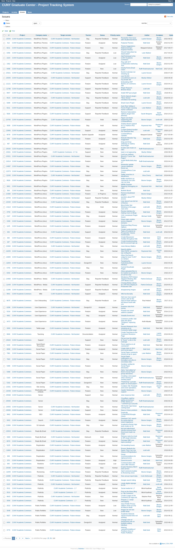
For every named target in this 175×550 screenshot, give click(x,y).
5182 (8, 383)
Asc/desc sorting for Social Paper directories (128, 366)
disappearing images (128, 290)
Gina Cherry (146, 175)
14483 (8, 279)
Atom (163, 543)
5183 (8, 378)
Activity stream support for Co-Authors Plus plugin (129, 125)
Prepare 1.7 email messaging (127, 500)
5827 (8, 516)
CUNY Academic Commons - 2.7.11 (65, 152)
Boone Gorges (159, 39)
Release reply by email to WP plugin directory (129, 437)
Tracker (88, 35)
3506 (8, 501)
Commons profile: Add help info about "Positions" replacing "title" (128, 321)
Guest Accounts (126, 460)
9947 (8, 93)
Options (7, 26)
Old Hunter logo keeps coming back (129, 407)
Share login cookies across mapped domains (128, 221)
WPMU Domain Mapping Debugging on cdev (129, 186)
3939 (8, 125)
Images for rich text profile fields (127, 510)
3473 (8, 321)
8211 (8, 48)
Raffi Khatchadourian (146, 69)
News (30, 12)
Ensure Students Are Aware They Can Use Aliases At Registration (129, 450)
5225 (8, 445)
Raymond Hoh (146, 125)
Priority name (115, 35)
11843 (8, 263)
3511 (8, 488)
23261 (8, 152)
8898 (8, 349)
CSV (167, 543)
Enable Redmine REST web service (129, 468)
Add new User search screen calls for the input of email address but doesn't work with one (128, 300)
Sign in (170, 1)
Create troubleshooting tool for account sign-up (129, 242)
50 (51, 538)
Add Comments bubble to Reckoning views (129, 472)
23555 (8, 407)
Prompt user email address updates (127, 311)
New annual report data (129, 476)
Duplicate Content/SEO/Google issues (128, 414)
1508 (8, 221)
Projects (8, 1)
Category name (41, 35)
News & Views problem (129, 410)
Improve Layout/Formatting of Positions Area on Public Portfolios (128, 530)
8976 (8, 441)
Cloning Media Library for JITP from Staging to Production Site (129, 284)
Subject (130, 35)
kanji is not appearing (128, 152)
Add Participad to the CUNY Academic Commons (128, 58)
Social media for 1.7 (128, 488)
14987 (8, 166)
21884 (8, 425)
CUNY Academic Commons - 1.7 (65, 488)
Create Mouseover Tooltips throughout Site (129, 238)
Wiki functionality (127, 294)
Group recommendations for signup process (128, 456)
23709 (8, 198)
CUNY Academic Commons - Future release (65, 43)
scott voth (146, 89)
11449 (8, 285)
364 (8, 190)
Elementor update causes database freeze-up (127, 166)
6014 (8, 480)
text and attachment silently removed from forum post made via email (128, 431)
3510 (8, 492)
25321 (8, 73)
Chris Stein (159, 238)
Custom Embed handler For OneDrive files (129, 130)
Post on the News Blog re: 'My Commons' (129, 492)
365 (8, 238)
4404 (8, 522)
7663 (8, 359)
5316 (8, 311)
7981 (8, 353)
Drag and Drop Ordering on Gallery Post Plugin (128, 143)
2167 (8, 216)
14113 (8, 207)
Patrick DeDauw (146, 279)
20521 (8, 156)
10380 (8, 194)
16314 (8, 161)
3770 (8, 530)
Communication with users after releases (128, 464)
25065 (8, 401)
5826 (8, 114)
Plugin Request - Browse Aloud (127, 89)
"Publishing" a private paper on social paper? (129, 383)
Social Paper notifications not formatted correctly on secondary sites (128, 359)
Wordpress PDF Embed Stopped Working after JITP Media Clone (129, 279)
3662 (8, 414)
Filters (7, 20)
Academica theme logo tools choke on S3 (129, 425)
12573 (8, 171)
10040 (8, 202)
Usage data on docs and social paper (128, 349)
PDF (171, 543)
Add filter (144, 23)
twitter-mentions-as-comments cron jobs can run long (128, 180)
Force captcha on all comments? (128, 345)
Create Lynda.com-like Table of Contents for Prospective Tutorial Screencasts (129, 232)
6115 (8, 484)
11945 (8, 472)
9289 (8, 103)
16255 (8, 251)
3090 (8, 328)
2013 (8, 506)
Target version (65, 35)
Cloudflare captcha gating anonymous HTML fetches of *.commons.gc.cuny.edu (129, 401)
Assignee (159, 35)
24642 (8, 340)
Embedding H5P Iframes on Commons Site (128, 83)
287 (8, 242)
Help (13, 1)
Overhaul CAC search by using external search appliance (128, 420)
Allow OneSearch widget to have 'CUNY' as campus (129, 257)
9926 (8, 180)
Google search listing (128, 480)
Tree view (170, 16)
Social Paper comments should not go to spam (129, 353)
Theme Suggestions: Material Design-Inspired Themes (128, 48)
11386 (8, 290)
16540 (8, 39)
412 (8, 43)
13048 (8, 391)
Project (22, 35)
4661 (8, 316)
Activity (14, 12)
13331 (8, 387)
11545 (8, 175)
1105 (8, 226)
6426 (8, 345)
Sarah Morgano (146, 114)
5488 (8, 372)
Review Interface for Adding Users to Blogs (129, 212)
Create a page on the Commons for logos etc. (129, 496)
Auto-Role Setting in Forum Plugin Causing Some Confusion (129, 108)
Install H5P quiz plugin (129, 93)
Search (127, 4)
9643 (8, 496)
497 (8, 144)
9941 (8, 294)
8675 (8, 301)
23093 (8, 410)
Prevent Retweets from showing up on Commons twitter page (129, 328)
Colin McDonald (146, 476)
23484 (8, 246)
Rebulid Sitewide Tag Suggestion (128, 139)
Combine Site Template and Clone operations (129, 387)
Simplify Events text (128, 316)
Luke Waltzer (146, 53)
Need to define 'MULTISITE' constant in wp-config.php (129, 251)
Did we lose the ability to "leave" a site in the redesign (128, 340)
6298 (8, 307)
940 (8, 464)
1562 (8, 64)
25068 (8, 395)
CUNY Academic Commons (21, 39)
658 (8, 139)
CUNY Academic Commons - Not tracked (65, 39)
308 (8, 456)
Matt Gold (146, 43)
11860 (8, 450)
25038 (8, 468)
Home (3, 1)
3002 (8, 420)
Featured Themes (127, 43)
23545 (8, 78)
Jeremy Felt (159, 251)
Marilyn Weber (146, 78)
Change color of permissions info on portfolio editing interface (128, 522)
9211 (8, 108)
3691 (8, 186)
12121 (8, 84)
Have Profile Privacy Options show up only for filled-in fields (128, 505)
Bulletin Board (126, 190)
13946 (8, 130)
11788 (8, 89)
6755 (8, 268)
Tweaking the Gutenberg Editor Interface (127, 263)
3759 (8, 212)
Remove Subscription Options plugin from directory (128, 113)
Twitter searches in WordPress (127, 175)
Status (8, 23)
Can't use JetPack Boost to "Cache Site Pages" (128, 156)
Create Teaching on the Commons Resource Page (129, 334)
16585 (8, 476)
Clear (13, 31)
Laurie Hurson (147, 39)
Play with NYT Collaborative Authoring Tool (129, 64)
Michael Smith (146, 216)
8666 (8, 334)
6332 (8, 273)
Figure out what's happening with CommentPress (127, 119)
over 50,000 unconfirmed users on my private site (128, 78)
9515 (8, 98)
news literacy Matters (128, 246)
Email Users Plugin (127, 103)
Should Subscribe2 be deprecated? (129, 53)
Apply (6, 31)
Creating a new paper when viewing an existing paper (128, 377)
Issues (22, 12)
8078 (8, 135)
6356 (8, 53)
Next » (27, 538)
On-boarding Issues (128, 445)
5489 (8, 366)
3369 (8, 437)
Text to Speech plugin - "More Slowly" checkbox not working (129, 98)
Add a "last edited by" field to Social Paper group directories (128, 372)
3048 (8, 511)
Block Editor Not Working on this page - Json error (129, 207)
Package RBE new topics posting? (127, 441)
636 (8, 232)
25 (48, 538)
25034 (8, 149)
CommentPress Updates (126, 134)
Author (147, 35)
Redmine (81, 548)
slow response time (128, 395)
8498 (8, 69)
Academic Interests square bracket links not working (129, 515)
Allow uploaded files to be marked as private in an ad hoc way (129, 273)
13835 (8, 257)
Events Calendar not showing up (128, 73)
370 (8, 460)
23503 (8, 431)
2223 (8, 58)
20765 (8, 120)
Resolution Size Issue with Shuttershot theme (129, 39)
